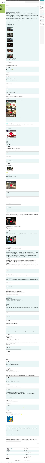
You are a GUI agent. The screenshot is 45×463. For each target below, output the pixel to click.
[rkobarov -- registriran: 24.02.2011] (7, 270)
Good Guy (9, 94)
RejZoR (9, 174)
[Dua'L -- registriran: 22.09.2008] (7, 83)
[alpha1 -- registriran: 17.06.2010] (7, 286)
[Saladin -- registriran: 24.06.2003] (7, 290)
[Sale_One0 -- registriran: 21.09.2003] (7, 258)
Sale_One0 (9, 258)
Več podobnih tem (7, 458)
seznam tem (41, 16)
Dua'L (8, 98)
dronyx (6, 336)
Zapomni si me (41, 7)
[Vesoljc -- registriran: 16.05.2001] (7, 197)
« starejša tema (16, 460)
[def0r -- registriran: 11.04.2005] (7, 152)
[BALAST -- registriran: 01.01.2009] (7, 147)
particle (9, 67)
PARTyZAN (9, 246)
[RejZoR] (7, 175)
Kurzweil (9, 250)
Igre (8, 449)
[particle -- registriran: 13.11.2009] (7, 67)
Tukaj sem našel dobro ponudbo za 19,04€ (10, 148)
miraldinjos (9, 277)
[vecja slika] (10, 168)
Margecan (9, 72)
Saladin (9, 289)
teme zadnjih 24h (2, 7)
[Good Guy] (7, 94)
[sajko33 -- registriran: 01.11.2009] (7, 192)
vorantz (9, 296)
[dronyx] (7, 327)
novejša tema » (28, 460)
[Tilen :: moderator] (7, 123)
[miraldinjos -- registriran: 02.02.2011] (7, 278)
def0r (8, 152)
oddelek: (19, 460)
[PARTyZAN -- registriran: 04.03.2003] (7, 247)
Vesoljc (9, 197)
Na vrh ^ (44, 462)
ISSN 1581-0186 (14, 462)
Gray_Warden (9, 230)
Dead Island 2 (8, 450)
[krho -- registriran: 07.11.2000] (7, 62)
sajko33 (9, 192)
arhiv (1, 5)
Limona (7, 454)
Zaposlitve (1, 9)
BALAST (9, 146)
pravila (1, 11)
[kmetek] (7, 316)
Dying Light (8, 448)
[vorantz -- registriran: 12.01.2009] (7, 297)
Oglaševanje (10, 462)
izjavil (11, 298)
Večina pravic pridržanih (4, 462)
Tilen (10, 59)
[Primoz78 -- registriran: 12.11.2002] (7, 8)
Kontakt (12, 462)
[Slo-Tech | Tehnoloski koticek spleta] (3, 2)
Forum (1, 6)
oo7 (27, 448)
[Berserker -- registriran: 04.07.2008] (7, 368)
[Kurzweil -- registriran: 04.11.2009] (7, 251)
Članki (1, 8)
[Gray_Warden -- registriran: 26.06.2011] (7, 231)
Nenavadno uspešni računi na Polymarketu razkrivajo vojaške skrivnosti (14, 0)
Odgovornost (7, 462)
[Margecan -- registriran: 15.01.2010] (7, 73)
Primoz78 (9, 76)
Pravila (1, 462)
